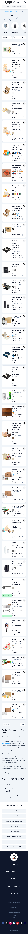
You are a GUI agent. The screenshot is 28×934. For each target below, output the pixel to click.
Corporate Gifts (14, 816)
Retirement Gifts (14, 826)
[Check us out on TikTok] (21, 923)
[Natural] (13, 70)
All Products (5, 11)
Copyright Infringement (14, 912)
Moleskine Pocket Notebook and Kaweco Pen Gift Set (16, 372)
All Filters (5, 38)
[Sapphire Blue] (13, 355)
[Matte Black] (13, 214)
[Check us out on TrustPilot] (25, 923)
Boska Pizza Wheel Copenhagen (16, 582)
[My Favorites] (21, 2)
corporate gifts (6, 743)
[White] (13, 48)
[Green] (15, 171)
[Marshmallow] (15, 287)
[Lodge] (13, 112)
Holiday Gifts (14, 811)
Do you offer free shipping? (11, 784)
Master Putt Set (17, 506)
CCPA (14, 910)
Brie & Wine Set (17, 690)
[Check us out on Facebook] (3, 923)
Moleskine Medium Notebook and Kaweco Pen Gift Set (16, 245)
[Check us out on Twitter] (7, 923)
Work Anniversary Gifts (14, 836)
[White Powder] (13, 270)
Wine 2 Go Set (17, 316)
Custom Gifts (13, 11)
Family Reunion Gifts (14, 842)
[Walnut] (15, 214)
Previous (6, 724)
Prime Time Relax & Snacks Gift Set (17, 106)
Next (22, 724)
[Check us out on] (14, 923)
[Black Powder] (15, 270)
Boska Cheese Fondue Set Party (17, 602)
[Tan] (17, 171)
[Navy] (20, 153)
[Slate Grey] (17, 355)
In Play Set (15, 391)
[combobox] (14, 6)
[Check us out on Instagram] (10, 923)
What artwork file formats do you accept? (12, 790)
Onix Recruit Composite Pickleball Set (16, 623)
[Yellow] (15, 194)
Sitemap (14, 917)
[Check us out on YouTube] (17, 923)
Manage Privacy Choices (14, 902)
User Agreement (14, 905)
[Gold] (22, 171)
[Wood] (13, 413)
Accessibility (14, 900)
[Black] (13, 153)
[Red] (15, 174)
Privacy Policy (14, 907)
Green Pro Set (17, 658)
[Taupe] (13, 336)
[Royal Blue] (15, 153)
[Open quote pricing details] (23, 54)
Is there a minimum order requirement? (10, 797)
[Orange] (13, 171)
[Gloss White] (13, 93)
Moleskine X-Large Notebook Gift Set (17, 349)
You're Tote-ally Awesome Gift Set (17, 188)
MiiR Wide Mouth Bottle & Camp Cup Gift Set (17, 299)
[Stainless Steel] (13, 588)
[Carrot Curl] (17, 153)
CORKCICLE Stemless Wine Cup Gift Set (17, 208)
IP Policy (14, 915)
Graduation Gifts (14, 831)
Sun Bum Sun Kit (17, 44)
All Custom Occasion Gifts (14, 847)
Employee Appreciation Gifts (14, 821)
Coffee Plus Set (17, 225)
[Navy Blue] (13, 253)
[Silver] (13, 510)
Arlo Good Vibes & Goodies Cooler (17, 147)
